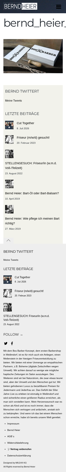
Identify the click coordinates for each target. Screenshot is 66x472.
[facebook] (12, 343)
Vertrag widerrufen (20, 449)
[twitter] (5, 343)
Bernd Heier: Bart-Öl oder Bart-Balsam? (32, 193)
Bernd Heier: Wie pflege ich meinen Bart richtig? (32, 221)
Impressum (13, 423)
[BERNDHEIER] (20, 8)
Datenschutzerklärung (19, 455)
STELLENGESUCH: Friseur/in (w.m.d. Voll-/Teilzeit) (31, 166)
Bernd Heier (13, 430)
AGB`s (10, 436)
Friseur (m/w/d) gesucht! (33, 137)
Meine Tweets (13, 100)
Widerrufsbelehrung (17, 442)
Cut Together (25, 123)
